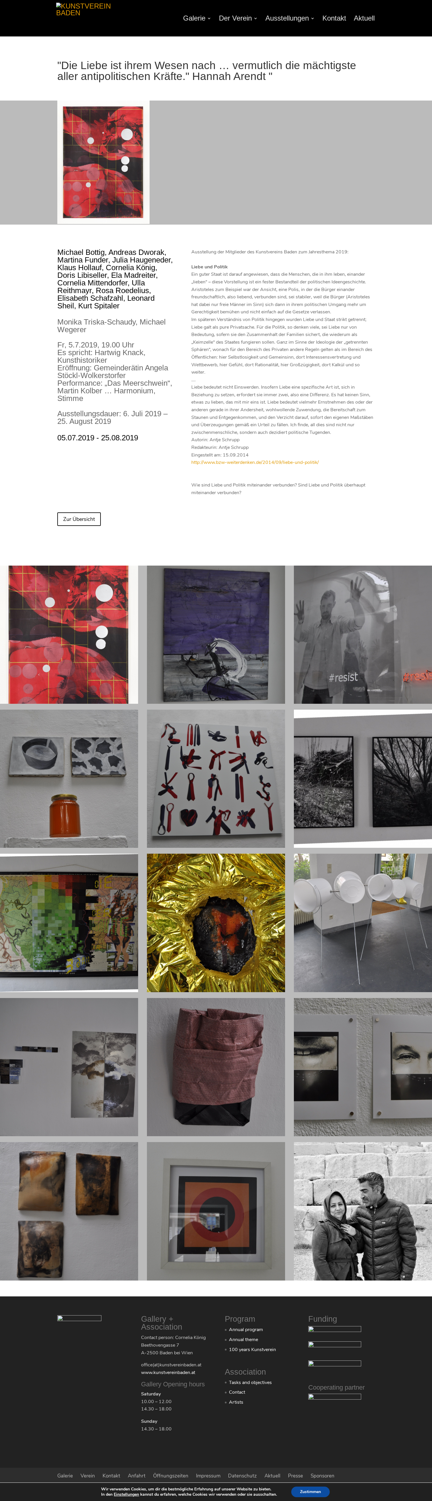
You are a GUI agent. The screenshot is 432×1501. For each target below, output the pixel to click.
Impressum (208, 1475)
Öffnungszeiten (170, 1475)
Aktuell (364, 19)
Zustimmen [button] (310, 1492)
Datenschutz (242, 1475)
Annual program (246, 1329)
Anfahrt (136, 1475)
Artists (236, 1402)
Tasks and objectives (250, 1382)
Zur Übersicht (79, 519)
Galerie (194, 19)
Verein (88, 1475)
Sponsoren (322, 1475)
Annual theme (243, 1339)
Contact (237, 1392)
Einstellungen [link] (126, 1494)
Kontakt (334, 19)
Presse (295, 1475)
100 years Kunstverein (252, 1349)
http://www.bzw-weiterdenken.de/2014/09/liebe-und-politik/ (255, 462)
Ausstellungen (287, 19)
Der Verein (235, 19)
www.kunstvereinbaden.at (168, 1372)
